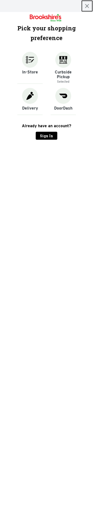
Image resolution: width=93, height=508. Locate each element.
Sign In (46, 135)
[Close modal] (87, 6)
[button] (30, 68)
